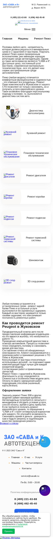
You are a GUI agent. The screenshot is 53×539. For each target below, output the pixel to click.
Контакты (27, 468)
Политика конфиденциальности (26, 492)
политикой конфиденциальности (14, 525)
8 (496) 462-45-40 (37, 17)
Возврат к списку (9, 423)
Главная (7, 39)
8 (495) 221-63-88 (18, 17)
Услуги (38, 457)
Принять (8, 531)
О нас (27, 457)
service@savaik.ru (30, 476)
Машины (23, 39)
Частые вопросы (33, 463)
